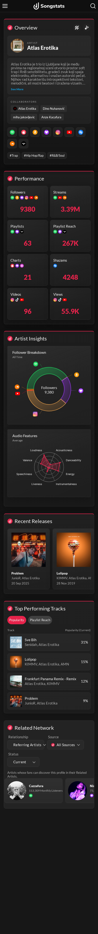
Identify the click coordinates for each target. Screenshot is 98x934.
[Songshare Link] (87, 27)
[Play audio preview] (16, 642)
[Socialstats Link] (77, 27)
